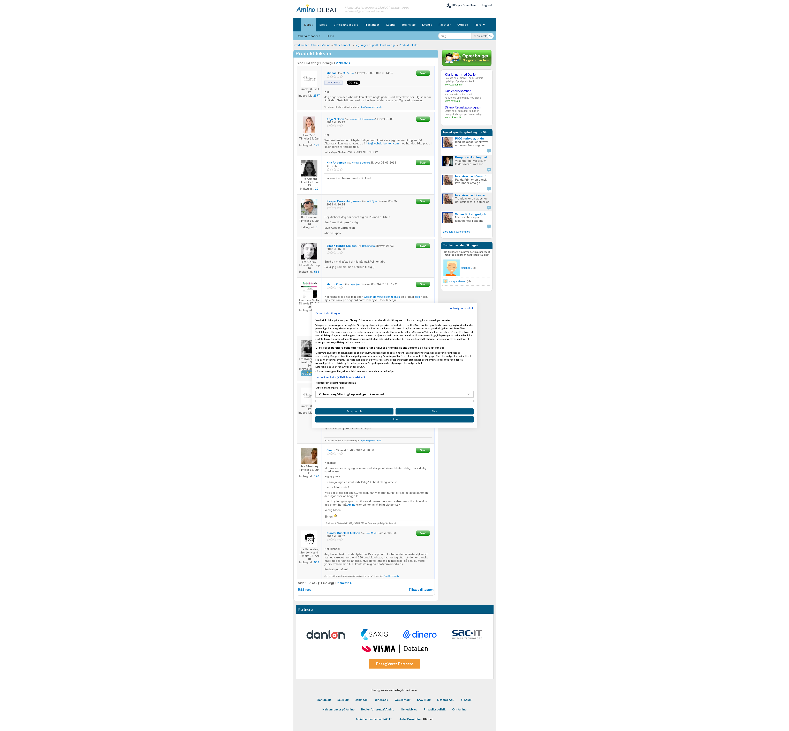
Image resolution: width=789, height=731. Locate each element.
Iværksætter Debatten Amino (311, 45)
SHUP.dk (466, 699)
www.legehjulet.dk (388, 296)
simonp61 (466, 267)
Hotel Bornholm (410, 719)
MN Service (349, 73)
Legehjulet (355, 284)
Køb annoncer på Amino (338, 709)
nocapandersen (457, 281)
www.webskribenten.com (362, 119)
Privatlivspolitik (435, 709)
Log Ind (487, 5)
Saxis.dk (343, 699)
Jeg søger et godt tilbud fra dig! (375, 45)
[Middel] (334, 76)
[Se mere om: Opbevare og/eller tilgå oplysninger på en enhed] (468, 394)
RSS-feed (304, 589)
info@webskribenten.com (382, 143)
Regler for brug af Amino (377, 709)
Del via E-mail (333, 82)
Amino (351, 504)
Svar (423, 73)
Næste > (345, 63)
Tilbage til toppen (421, 589)
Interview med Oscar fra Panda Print (473, 176)
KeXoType (372, 201)
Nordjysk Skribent (361, 162)
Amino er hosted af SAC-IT (374, 719)
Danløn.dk (324, 699)
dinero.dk (381, 699)
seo (417, 296)
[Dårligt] (328, 76)
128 (316, 476)
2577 (316, 95)
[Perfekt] (341, 76)
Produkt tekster (409, 45)
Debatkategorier (308, 36)
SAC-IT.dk (424, 699)
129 (316, 145)
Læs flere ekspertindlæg (456, 231)
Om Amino (459, 709)
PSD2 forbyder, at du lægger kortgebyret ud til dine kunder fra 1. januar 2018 (473, 138)
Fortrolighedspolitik (461, 308)
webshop (370, 296)
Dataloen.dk (445, 699)
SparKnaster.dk (391, 576)
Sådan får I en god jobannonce (473, 214)
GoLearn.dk (403, 699)
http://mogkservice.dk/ (371, 107)
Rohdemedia (368, 246)
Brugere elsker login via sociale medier (473, 157)
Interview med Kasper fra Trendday (473, 195)
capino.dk (361, 699)
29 (316, 188)
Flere (479, 24)
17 (489, 169)
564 (316, 271)
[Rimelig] (331, 76)
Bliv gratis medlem (463, 5)
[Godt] (338, 76)
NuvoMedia (371, 533)
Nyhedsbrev (409, 709)
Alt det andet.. (342, 45)
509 (316, 562)
